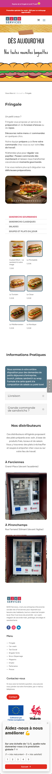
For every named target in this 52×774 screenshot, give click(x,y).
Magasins (12, 659)
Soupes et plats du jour (23, 231)
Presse (11, 669)
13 (37, 200)
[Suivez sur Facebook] (9, 627)
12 (35, 200)
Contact (13, 697)
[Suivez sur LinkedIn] (19, 627)
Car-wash (13, 646)
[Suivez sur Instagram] (14, 627)
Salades (13, 226)
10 (31, 200)
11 (33, 200)
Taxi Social (13, 650)
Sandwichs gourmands (23, 216)
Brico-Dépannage (16, 656)
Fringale (12, 643)
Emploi (11, 663)
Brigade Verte (14, 653)
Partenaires (13, 666)
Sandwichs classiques (22, 221)
